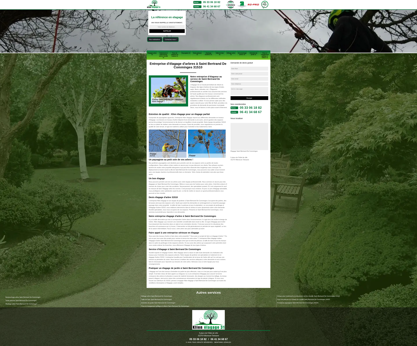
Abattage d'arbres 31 (208, 53)
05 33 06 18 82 (211, 2)
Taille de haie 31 (220, 53)
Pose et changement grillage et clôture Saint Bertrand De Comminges (165, 306)
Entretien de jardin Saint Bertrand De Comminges (158, 303)
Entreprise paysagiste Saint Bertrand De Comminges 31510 (297, 303)
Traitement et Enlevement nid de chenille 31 (163, 55)
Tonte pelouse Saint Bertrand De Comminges (20, 300)
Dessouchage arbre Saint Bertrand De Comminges (22, 297)
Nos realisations (154, 39)
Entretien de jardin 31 (253, 53)
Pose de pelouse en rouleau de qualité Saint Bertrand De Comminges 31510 (303, 299)
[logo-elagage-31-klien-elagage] (162, 4)
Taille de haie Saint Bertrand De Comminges (156, 299)
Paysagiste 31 (186, 53)
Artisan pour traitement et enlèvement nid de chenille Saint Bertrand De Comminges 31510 (308, 296)
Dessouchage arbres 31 (242, 53)
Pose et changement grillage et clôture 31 (265, 55)
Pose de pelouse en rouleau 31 (174, 54)
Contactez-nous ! (171, 39)
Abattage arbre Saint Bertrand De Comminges (21, 304)
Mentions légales (222, 342)
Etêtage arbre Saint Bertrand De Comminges (156, 296)
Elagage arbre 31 (152, 53)
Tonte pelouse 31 (197, 53)
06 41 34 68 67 (211, 6)
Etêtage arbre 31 (231, 53)
